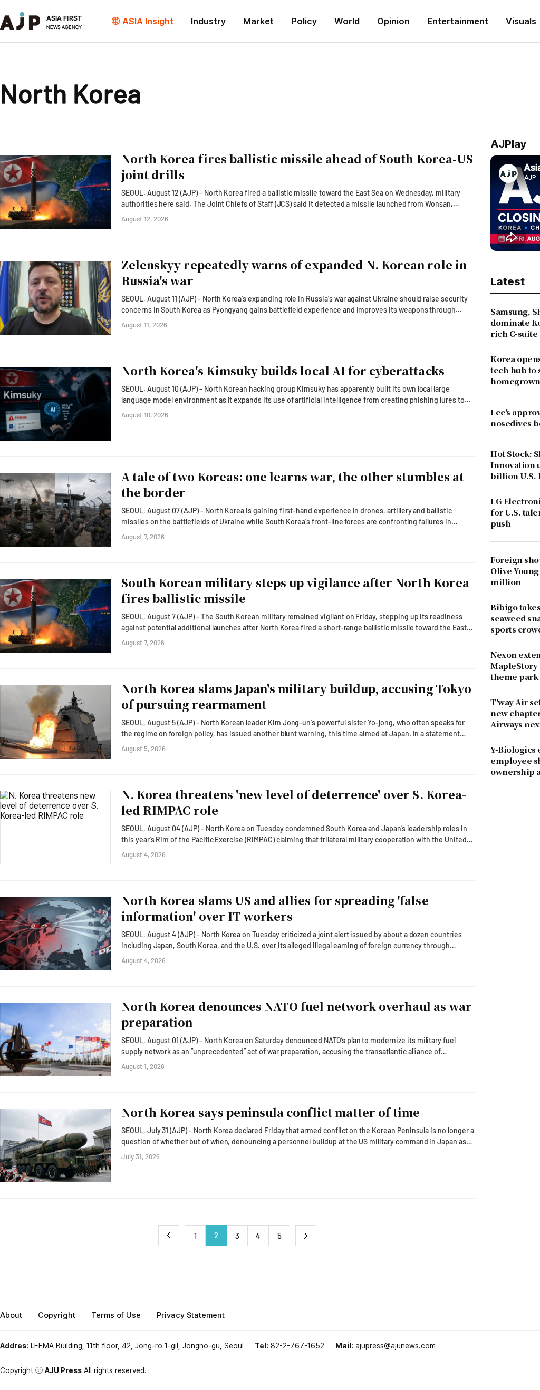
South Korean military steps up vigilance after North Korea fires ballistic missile (295, 590)
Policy (304, 21)
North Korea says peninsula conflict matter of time (270, 1112)
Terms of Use (116, 1315)
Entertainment (457, 21)
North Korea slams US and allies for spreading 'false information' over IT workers (275, 908)
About (11, 1315)
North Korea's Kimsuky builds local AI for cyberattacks (283, 370)
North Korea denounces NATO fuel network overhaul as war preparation (296, 1014)
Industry (208, 21)
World (347, 21)
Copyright (56, 1315)
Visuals (521, 21)
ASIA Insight (147, 21)
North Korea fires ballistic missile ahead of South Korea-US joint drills (297, 166)
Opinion (393, 21)
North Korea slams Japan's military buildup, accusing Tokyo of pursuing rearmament (296, 696)
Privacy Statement (191, 1315)
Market (258, 21)
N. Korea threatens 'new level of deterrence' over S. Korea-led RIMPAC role (293, 802)
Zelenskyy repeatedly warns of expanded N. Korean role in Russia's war (294, 272)
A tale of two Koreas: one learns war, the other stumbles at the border (292, 484)
